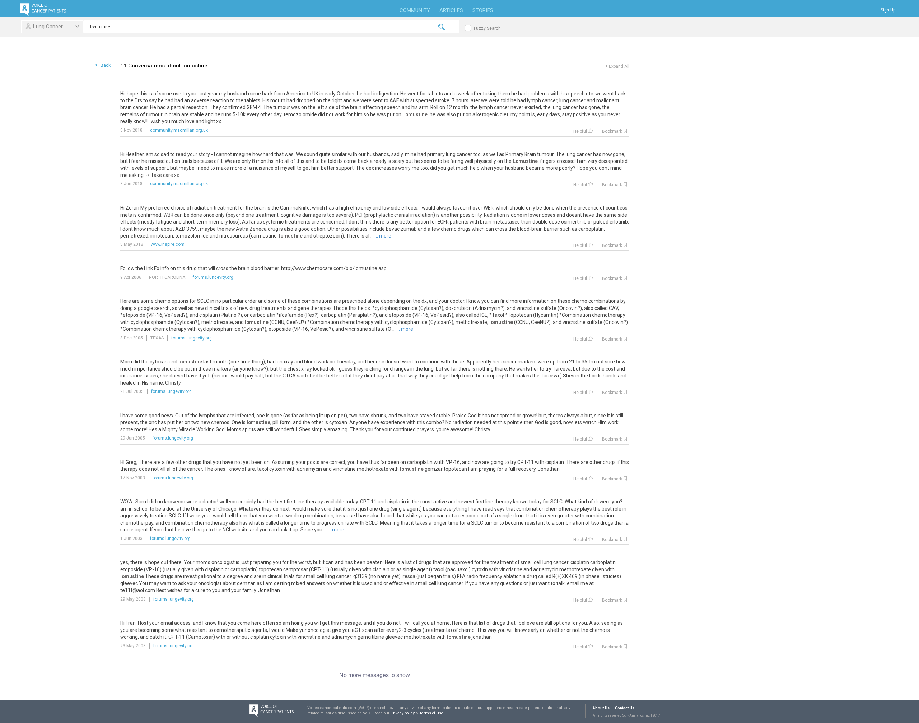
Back (105, 65)
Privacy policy (403, 713)
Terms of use (431, 713)
